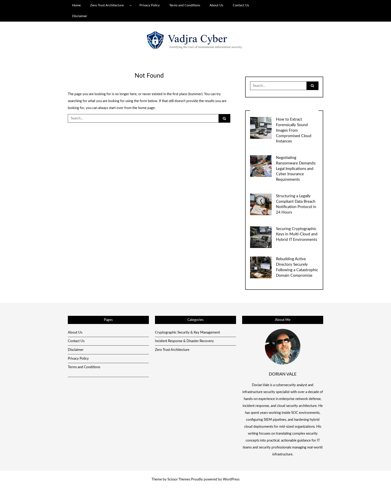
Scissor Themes (178, 479)
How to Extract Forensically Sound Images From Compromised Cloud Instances (293, 130)
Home (76, 5)
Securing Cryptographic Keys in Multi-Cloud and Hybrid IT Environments (296, 234)
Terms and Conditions (184, 5)
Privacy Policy (149, 5)
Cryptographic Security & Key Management (187, 332)
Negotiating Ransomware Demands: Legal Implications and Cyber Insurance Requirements (296, 169)
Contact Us (241, 5)
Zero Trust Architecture (107, 5)
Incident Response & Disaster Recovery (184, 341)
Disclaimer (79, 16)
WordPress (231, 479)
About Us (216, 5)
